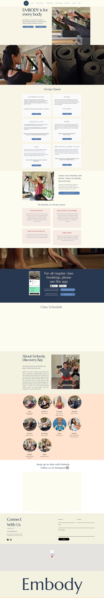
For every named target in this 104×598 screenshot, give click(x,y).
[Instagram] (67, 467)
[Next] (88, 26)
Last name (79, 520)
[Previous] (53, 26)
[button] (67, 3)
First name (60, 520)
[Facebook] (8, 540)
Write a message (61, 530)
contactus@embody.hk (12, 532)
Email (59, 525)
